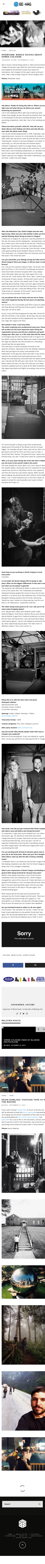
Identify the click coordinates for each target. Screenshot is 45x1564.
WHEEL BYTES (22, 1534)
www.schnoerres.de (25, 728)
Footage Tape (21, 1110)
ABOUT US (23, 1536)
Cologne (7, 955)
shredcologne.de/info (10, 716)
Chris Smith (22, 1117)
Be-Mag (5, 1105)
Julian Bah (5, 1120)
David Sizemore (33, 1117)
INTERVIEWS (10, 1536)
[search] (39, 1504)
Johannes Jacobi (9, 60)
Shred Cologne (29, 955)
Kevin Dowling (28, 1112)
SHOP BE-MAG (36, 1536)
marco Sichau (17, 955)
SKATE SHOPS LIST (24, 1537)
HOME (10, 1534)
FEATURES (35, 1534)
